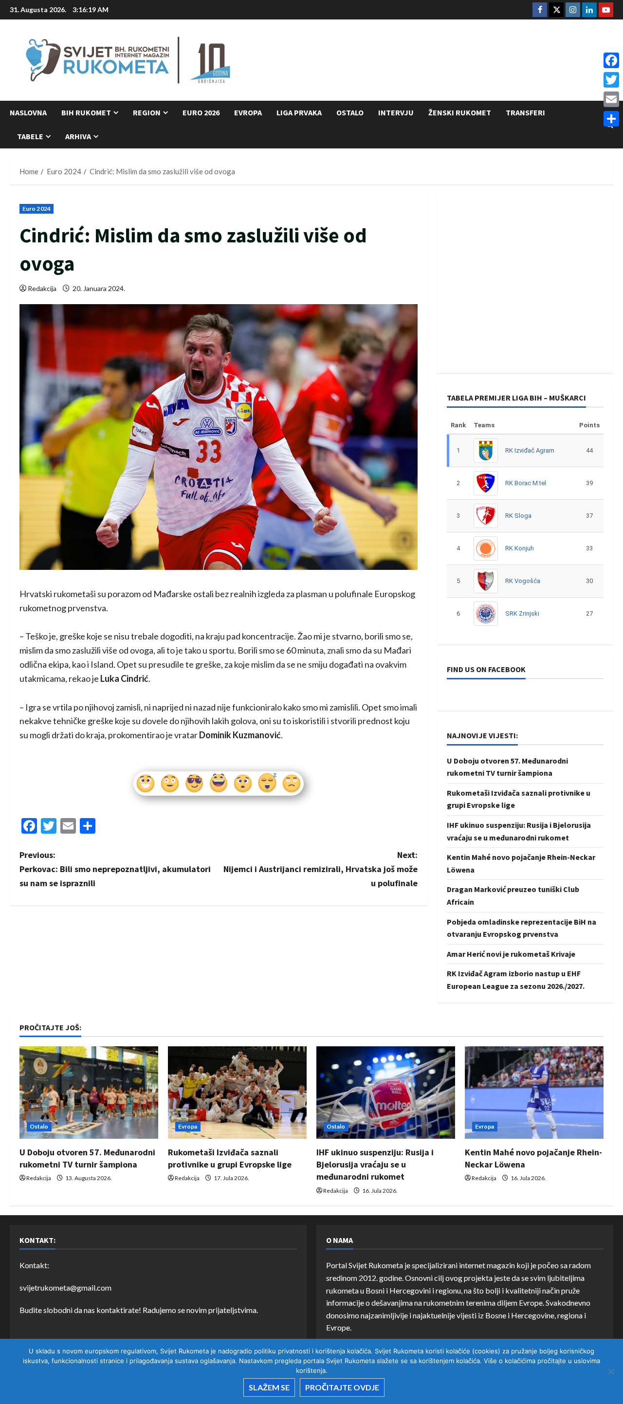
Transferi (525, 112)
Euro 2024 (36, 208)
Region (147, 112)
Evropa (248, 112)
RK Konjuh (519, 548)
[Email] (611, 99)
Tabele (30, 136)
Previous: (115, 869)
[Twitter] (611, 80)
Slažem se (269, 1387)
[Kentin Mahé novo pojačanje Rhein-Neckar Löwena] (534, 1092)
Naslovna (28, 112)
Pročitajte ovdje (342, 1387)
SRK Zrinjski (522, 613)
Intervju (396, 112)
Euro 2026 (201, 112)
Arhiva (78, 136)
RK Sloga (518, 515)
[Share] (611, 118)
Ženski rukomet (459, 112)
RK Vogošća (522, 580)
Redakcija (42, 288)
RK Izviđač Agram (529, 450)
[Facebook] (611, 60)
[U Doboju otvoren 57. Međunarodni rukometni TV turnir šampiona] (88, 1092)
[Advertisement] (436, 61)
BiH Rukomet (86, 112)
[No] (611, 1371)
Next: (320, 869)
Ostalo (350, 112)
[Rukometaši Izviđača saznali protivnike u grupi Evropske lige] (237, 1092)
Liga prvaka (299, 112)
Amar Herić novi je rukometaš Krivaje (511, 954)
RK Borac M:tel (525, 483)
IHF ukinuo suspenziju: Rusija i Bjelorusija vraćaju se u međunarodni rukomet (375, 1164)
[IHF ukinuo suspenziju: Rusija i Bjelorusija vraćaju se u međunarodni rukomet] (385, 1092)
